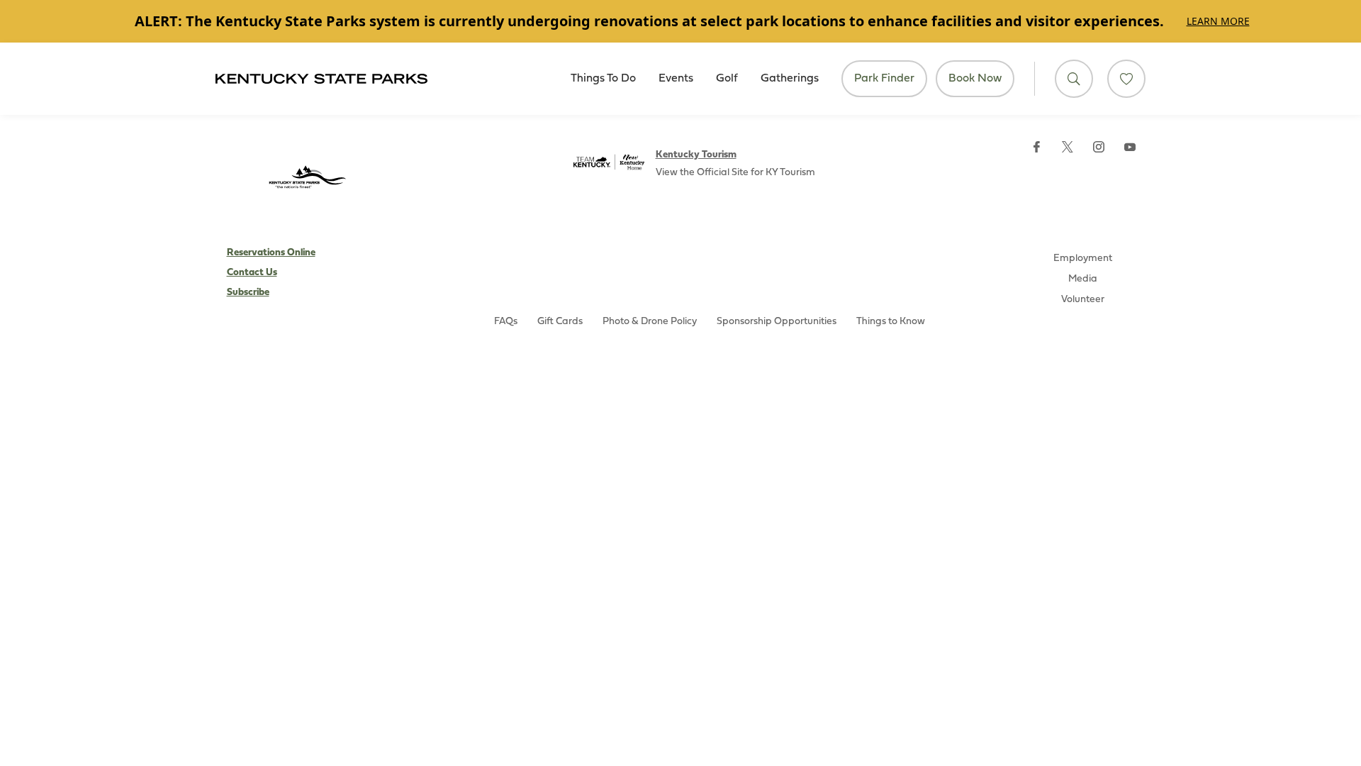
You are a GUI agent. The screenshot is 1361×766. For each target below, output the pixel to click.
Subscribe (248, 292)
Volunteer (1082, 299)
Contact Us (252, 272)
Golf (727, 78)
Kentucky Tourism (696, 155)
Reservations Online (271, 253)
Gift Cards (560, 321)
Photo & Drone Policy (650, 321)
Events (676, 78)
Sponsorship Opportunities (776, 321)
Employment (1082, 258)
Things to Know (890, 321)
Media (1082, 279)
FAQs (505, 321)
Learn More (1218, 21)
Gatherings (790, 78)
